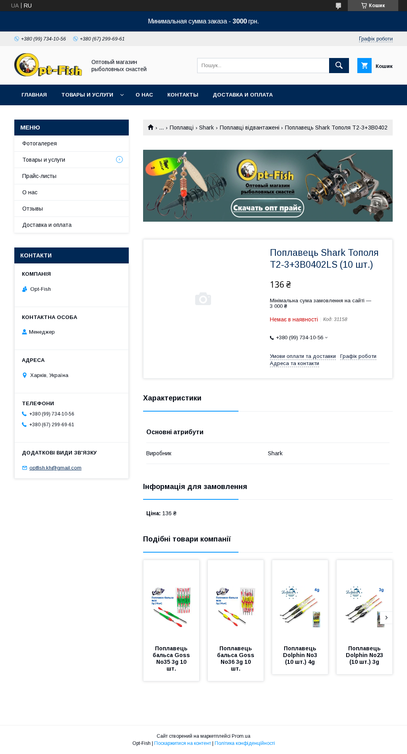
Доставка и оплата (243, 95)
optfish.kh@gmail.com (55, 468)
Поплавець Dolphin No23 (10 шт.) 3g (365, 655)
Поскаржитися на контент (182, 743)
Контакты (182, 95)
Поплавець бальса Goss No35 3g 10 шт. (172, 658)
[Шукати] (339, 65)
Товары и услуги (87, 95)
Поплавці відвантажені (249, 127)
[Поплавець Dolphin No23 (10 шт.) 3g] (364, 600)
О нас (144, 95)
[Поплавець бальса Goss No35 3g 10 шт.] (171, 600)
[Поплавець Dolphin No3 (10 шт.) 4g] (300, 600)
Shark (206, 127)
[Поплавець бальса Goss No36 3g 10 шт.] (236, 600)
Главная (34, 95)
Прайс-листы (39, 176)
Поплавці (182, 127)
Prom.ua (241, 736)
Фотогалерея (39, 143)
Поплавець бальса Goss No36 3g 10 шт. (236, 658)
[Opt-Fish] (48, 74)
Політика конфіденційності (245, 743)
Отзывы (32, 208)
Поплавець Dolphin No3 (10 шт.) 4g (301, 655)
